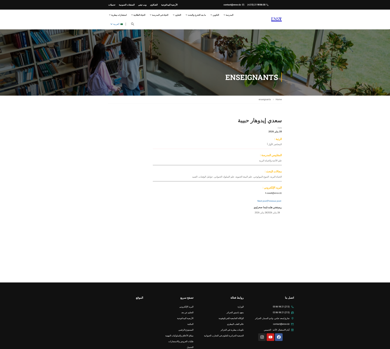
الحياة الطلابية (139, 15)
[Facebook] (279, 337)
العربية (116, 24)
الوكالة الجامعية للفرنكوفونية (231, 318)
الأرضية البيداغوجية (169, 5)
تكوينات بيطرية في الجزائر (232, 330)
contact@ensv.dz (232, 5)
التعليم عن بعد (187, 312)
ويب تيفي (142, 5)
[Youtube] (270, 337)
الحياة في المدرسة (160, 15)
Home (279, 99)
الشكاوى (154, 5)
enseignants (265, 99)
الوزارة (241, 306)
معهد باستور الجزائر (235, 312)
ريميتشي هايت (274, 207)
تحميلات (111, 5)
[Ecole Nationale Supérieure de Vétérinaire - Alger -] (270, 19)
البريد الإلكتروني (186, 306)
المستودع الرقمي (185, 330)
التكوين (216, 15)
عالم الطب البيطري (235, 324)
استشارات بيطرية (119, 15)
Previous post (274, 201)
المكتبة (190, 324)
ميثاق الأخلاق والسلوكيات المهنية (179, 335)
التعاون (178, 15)
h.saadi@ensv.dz (273, 193)
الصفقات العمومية (127, 5)
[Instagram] (262, 337)
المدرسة (229, 15)
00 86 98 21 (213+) (256, 5)
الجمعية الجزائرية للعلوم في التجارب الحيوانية (224, 335)
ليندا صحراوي (260, 207)
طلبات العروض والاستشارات (180, 341)
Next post (262, 201)
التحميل (190, 347)
